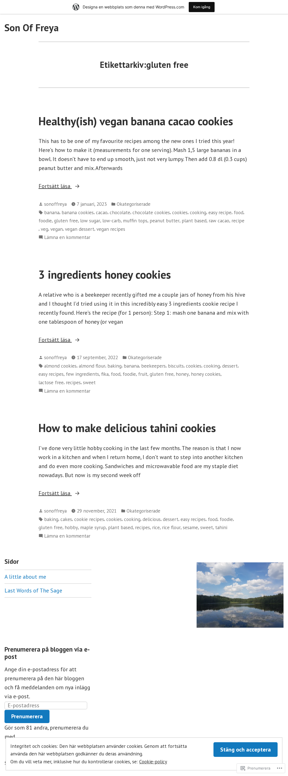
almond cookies (60, 366)
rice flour (171, 527)
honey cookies (205, 374)
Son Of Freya (31, 27)
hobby (71, 527)
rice (156, 527)
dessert (230, 366)
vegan (56, 229)
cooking (198, 212)
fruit (142, 374)
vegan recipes (110, 229)
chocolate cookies (151, 212)
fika (105, 374)
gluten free (66, 220)
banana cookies (78, 212)
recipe (237, 220)
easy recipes (51, 374)
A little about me (25, 576)
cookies (180, 212)
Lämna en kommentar (67, 237)
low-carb (111, 220)
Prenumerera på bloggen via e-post (47, 653)
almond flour (92, 366)
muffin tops (135, 220)
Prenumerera (27, 716)
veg (44, 229)
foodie (45, 220)
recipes (73, 382)
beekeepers (153, 366)
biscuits (176, 366)
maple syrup (93, 527)
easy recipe (219, 212)
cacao (101, 212)
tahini (221, 527)
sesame (190, 527)
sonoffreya (55, 204)
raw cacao (219, 220)
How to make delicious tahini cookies (127, 428)
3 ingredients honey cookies (105, 274)
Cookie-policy (153, 761)
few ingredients (82, 374)
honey (182, 374)
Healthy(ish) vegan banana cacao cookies (136, 121)
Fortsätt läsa (55, 186)
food (238, 212)
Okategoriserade (133, 204)
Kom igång (201, 7)
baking (114, 366)
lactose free (51, 382)
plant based (194, 220)
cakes (66, 519)
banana (51, 212)
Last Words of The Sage (33, 590)
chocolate (120, 212)
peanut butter (164, 220)
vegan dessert (79, 229)
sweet (89, 382)
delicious (152, 519)
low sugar (90, 220)
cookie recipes (89, 519)
